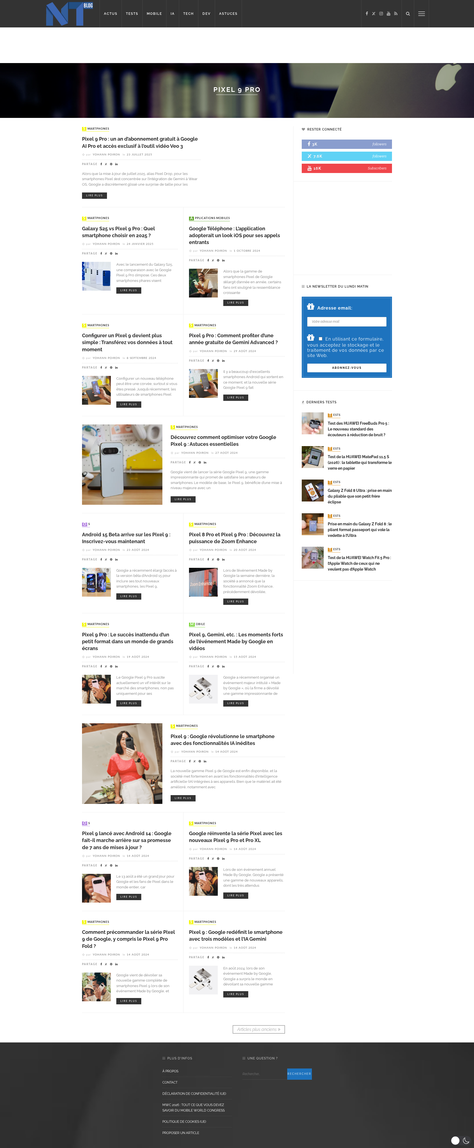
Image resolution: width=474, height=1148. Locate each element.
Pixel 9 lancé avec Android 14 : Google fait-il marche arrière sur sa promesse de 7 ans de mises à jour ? (126, 840)
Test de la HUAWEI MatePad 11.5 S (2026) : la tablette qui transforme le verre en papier (360, 462)
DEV (206, 14)
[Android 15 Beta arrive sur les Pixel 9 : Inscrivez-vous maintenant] (96, 582)
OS (86, 524)
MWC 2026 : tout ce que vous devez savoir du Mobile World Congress (193, 1107)
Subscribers (377, 168)
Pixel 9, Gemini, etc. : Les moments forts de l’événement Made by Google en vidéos (236, 641)
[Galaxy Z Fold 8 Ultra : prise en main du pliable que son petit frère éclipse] (313, 490)
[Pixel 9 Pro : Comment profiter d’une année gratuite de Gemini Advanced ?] (203, 382)
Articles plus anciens (256, 1029)
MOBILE (154, 14)
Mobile (197, 625)
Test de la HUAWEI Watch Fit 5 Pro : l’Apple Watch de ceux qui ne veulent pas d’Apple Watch (359, 563)
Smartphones (96, 129)
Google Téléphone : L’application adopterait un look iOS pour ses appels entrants (234, 235)
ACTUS (110, 14)
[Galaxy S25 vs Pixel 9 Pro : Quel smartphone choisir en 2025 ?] (96, 276)
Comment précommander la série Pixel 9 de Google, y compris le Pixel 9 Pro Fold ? (128, 939)
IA (173, 14)
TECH (188, 14)
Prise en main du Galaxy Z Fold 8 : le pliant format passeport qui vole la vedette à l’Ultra (360, 530)
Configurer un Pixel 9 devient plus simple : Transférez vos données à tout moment (127, 342)
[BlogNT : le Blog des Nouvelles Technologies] (69, 13)
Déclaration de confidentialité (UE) (194, 1094)
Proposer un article (180, 1133)
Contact (169, 1082)
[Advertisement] (105, 45)
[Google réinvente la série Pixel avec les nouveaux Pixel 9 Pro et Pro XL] (203, 880)
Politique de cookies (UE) (184, 1122)
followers (379, 144)
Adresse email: (334, 308)
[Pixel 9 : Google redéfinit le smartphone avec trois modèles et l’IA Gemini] (203, 979)
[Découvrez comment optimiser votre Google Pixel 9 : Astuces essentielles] (122, 464)
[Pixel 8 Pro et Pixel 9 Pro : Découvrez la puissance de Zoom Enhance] (203, 582)
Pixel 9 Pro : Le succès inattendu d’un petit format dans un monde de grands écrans (127, 641)
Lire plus (94, 195)
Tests (334, 415)
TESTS (132, 14)
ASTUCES (228, 14)
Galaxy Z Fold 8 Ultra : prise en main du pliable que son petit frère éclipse (360, 496)
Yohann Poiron (106, 154)
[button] (461, 1140)
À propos (170, 1071)
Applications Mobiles (210, 218)
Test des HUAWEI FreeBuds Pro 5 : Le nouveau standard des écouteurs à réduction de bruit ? (358, 429)
